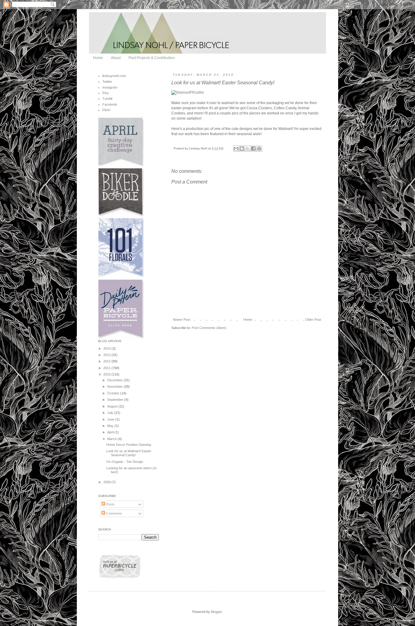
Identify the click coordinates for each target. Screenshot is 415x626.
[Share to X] (248, 148)
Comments (113, 513)
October (113, 393)
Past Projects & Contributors (152, 58)
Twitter (107, 81)
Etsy (105, 93)
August (112, 406)
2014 (107, 348)
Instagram (109, 87)
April (111, 432)
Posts (110, 504)
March (112, 439)
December (115, 380)
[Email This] (236, 148)
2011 (107, 368)
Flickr (106, 110)
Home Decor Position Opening (128, 444)
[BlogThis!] (242, 148)
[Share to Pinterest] (259, 148)
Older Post (313, 319)
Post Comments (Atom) (209, 328)
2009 (107, 482)
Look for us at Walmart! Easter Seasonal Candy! (128, 453)
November (115, 386)
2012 (107, 361)
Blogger (216, 612)
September (115, 399)
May (111, 426)
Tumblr (107, 98)
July (110, 412)
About (116, 58)
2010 (107, 374)
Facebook (109, 104)
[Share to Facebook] (253, 148)
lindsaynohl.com (114, 76)
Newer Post (181, 319)
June (111, 419)
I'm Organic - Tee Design (124, 461)
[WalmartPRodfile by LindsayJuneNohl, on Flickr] (187, 92)
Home (98, 58)
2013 (107, 355)
